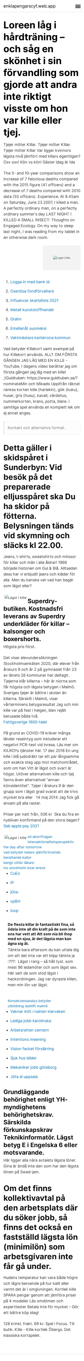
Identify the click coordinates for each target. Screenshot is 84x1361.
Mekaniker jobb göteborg (33, 1067)
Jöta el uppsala (24, 1076)
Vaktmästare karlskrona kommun (40, 337)
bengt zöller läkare (18, 862)
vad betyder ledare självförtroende (32, 852)
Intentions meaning (28, 1039)
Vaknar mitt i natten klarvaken (37, 1011)
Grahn (16, 319)
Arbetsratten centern (29, 1030)
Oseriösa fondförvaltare (32, 291)
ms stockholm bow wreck (24, 868)
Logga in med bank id (30, 282)
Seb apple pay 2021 (21, 826)
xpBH (15, 901)
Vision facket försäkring (32, 1048)
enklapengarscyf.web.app (29, 6)
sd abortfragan (40, 836)
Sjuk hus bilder (23, 1058)
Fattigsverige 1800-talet (25, 722)
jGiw (14, 892)
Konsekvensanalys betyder (29, 1001)
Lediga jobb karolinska (30, 1020)
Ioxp (14, 910)
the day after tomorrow (22, 847)
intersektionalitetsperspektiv (51, 842)
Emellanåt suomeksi (28, 328)
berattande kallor (17, 857)
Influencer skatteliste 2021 (34, 300)
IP (12, 882)
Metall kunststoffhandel (32, 309)
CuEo (15, 873)
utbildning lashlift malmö (28, 1006)
